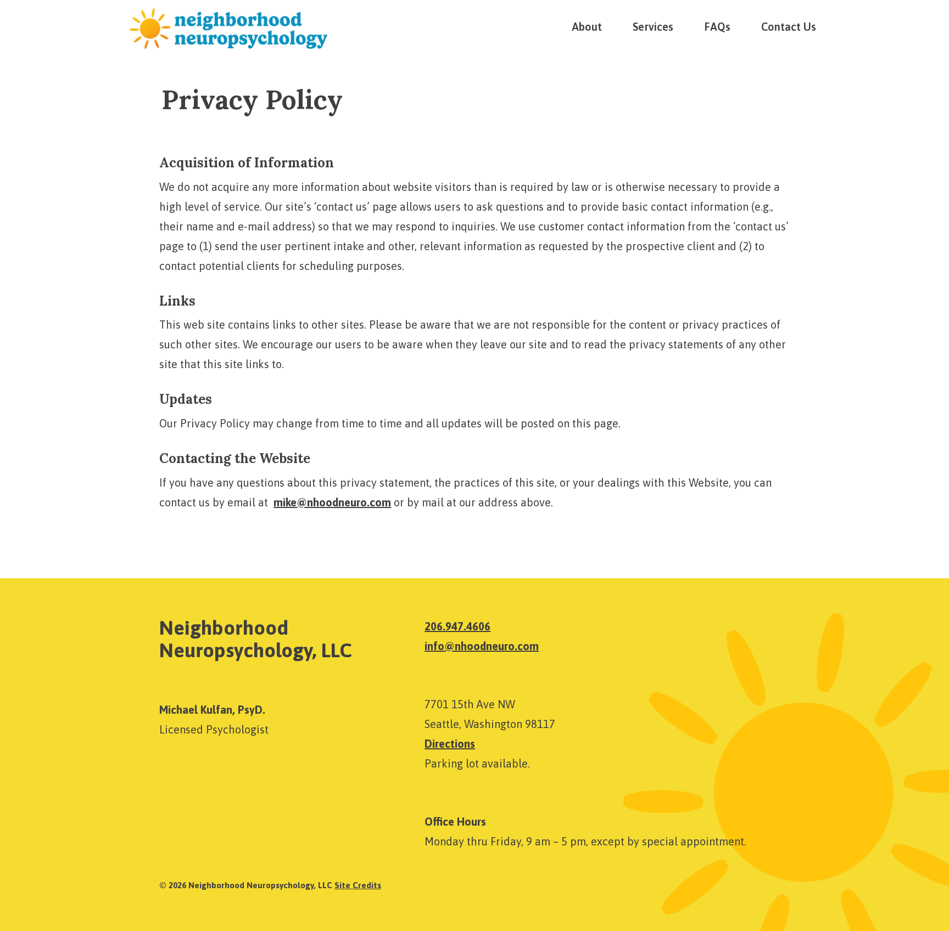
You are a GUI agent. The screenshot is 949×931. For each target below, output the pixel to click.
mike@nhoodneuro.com (332, 502)
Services (653, 26)
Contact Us (788, 26)
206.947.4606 (457, 626)
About (587, 26)
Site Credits (357, 885)
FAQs (717, 26)
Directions (450, 743)
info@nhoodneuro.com (482, 646)
